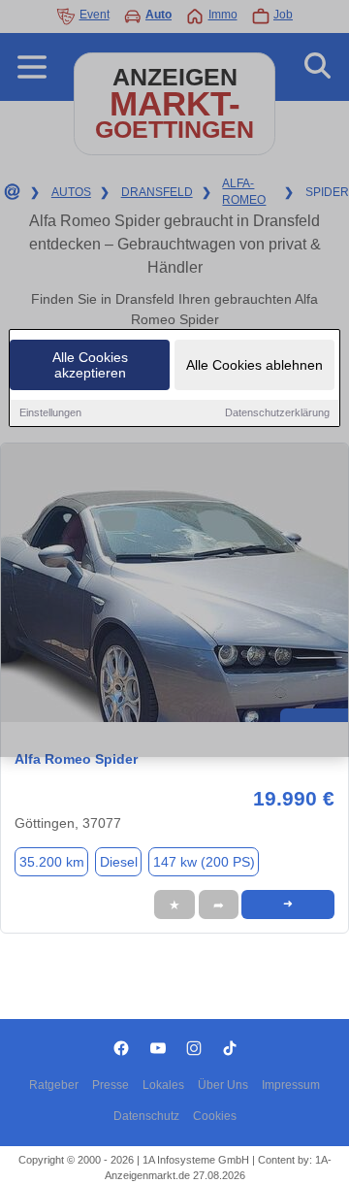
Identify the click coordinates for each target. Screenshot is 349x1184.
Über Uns (223, 1085)
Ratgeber (54, 1085)
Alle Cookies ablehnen (254, 365)
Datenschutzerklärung (277, 412)
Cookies (215, 1116)
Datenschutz (146, 1116)
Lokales (163, 1085)
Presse (110, 1085)
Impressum (291, 1085)
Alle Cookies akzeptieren (90, 364)
